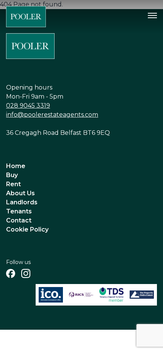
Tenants (19, 211)
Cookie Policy (27, 229)
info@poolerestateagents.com (52, 114)
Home (15, 166)
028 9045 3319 (28, 105)
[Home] (26, 16)
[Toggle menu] (152, 15)
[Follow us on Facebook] (10, 273)
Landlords (22, 202)
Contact (18, 220)
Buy (12, 175)
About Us (20, 193)
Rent (13, 184)
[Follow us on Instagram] (25, 273)
